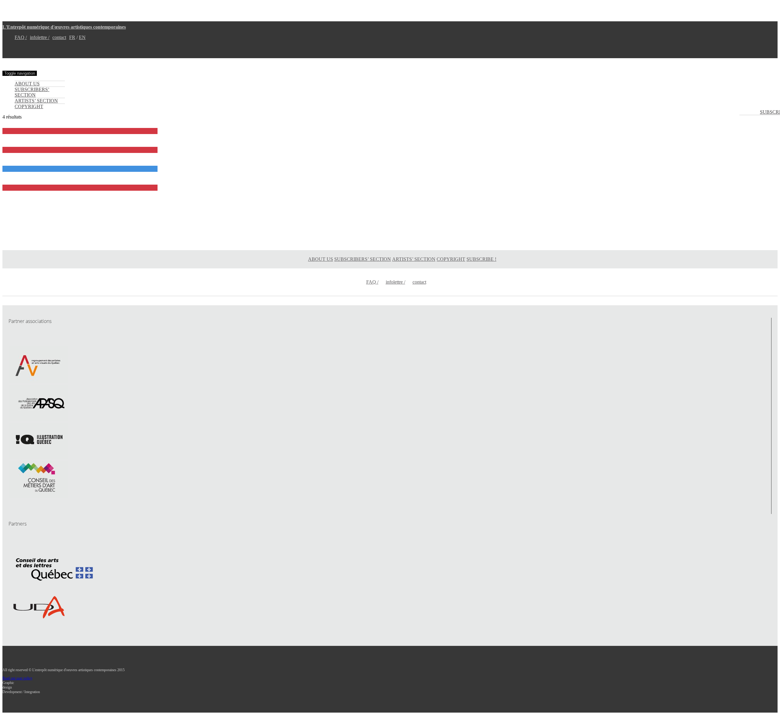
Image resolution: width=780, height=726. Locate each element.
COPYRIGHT (29, 106)
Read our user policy (17, 678)
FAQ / (21, 37)
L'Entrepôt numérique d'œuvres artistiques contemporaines (64, 27)
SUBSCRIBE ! (481, 259)
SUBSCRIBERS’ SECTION (32, 92)
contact (59, 37)
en (82, 37)
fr (72, 37)
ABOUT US (27, 83)
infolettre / (39, 37)
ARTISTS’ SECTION (36, 100)
